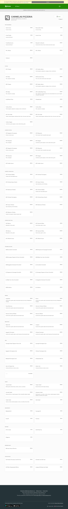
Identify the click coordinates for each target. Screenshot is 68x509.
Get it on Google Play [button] (9, 506)
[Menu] (9, 6)
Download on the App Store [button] (16, 506)
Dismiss (47, 2)
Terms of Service (46, 495)
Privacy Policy (25, 2)
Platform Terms (39, 490)
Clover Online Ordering (59, 503)
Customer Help (51, 506)
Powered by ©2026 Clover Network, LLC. (27, 490)
